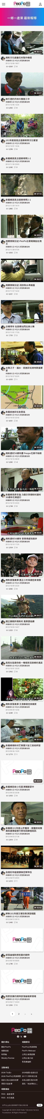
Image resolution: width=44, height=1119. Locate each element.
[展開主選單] (3, 4)
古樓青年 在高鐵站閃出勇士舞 (20, 326)
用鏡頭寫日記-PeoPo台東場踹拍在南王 (24, 242)
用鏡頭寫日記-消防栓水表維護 (20, 284)
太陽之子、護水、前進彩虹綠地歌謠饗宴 (24, 369)
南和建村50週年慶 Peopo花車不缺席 (24, 453)
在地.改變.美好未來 (30, 1080)
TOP (39, 1105)
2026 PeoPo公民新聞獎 (11, 1076)
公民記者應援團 (28, 1054)
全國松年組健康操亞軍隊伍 (19, 872)
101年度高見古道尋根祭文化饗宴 (22, 140)
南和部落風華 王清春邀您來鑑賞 (21, 703)
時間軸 (4, 1054)
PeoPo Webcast (28, 1050)
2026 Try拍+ (6, 1072)
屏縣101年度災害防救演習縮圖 (21, 913)
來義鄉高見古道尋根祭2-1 (18, 199)
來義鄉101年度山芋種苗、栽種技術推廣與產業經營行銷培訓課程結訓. (24, 829)
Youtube (25, 1037)
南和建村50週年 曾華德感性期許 (21, 538)
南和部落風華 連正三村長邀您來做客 (23, 579)
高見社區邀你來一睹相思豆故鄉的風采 (24, 662)
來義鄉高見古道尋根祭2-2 (18, 158)
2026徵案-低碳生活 (30, 1072)
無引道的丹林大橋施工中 (18, 98)
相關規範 (5, 1050)
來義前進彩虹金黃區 (15, 411)
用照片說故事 (6, 1083)
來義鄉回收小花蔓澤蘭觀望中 (20, 786)
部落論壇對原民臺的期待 (18, 954)
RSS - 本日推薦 (7, 1097)
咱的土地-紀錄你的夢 (10, 1080)
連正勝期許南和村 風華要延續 (20, 621)
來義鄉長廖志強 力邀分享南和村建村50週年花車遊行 (23, 496)
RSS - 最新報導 (7, 1094)
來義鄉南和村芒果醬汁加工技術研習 (23, 745)
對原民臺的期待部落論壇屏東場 (21, 996)
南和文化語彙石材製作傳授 (19, 57)
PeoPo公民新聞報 (29, 1047)
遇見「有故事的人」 (30, 1083)
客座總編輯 (26, 1061)
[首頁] (22, 4)
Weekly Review (7, 1058)
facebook (18, 1037)
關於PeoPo (6, 1047)
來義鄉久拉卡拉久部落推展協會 (18, 61)
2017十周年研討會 (29, 1076)
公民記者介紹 (27, 1058)
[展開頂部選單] (40, 4)
